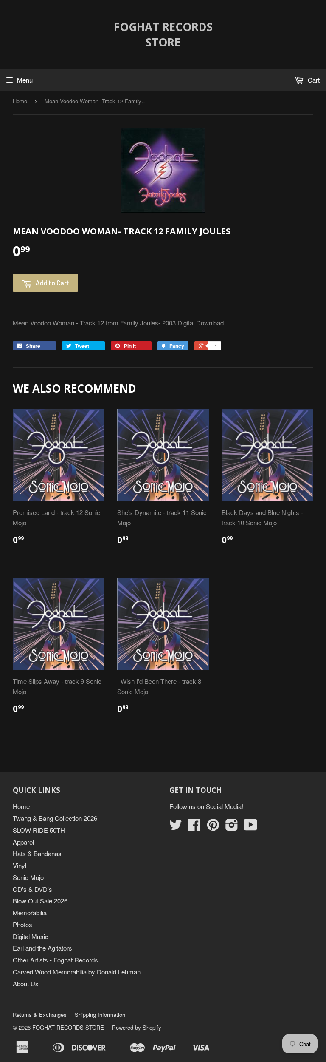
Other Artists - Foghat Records (55, 959)
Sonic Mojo (28, 877)
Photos (22, 924)
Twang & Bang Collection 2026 (55, 818)
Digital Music (30, 936)
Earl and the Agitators (42, 947)
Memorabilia (30, 912)
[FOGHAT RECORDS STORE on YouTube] (250, 827)
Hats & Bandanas (37, 853)
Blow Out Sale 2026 (40, 900)
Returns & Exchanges (40, 1015)
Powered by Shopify (136, 1027)
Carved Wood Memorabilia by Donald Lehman (77, 971)
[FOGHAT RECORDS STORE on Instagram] (231, 827)
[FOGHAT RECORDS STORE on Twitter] (175, 827)
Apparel (23, 841)
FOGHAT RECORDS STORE (163, 34)
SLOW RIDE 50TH (39, 830)
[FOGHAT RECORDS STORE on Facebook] (194, 827)
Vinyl (19, 865)
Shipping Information (100, 1015)
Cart (313, 79)
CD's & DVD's (32, 889)
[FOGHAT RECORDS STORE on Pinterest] (213, 827)
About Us (26, 983)
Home (20, 101)
